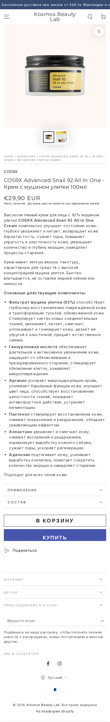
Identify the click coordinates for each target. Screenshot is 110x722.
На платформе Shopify (55, 711)
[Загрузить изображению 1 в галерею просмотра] (48, 137)
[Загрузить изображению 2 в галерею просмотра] (61, 137)
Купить (55, 537)
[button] (90, 16)
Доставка (34, 203)
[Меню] (6, 16)
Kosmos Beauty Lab (43, 705)
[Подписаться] (103, 620)
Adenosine (26, 156)
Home (9, 156)
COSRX (11, 171)
